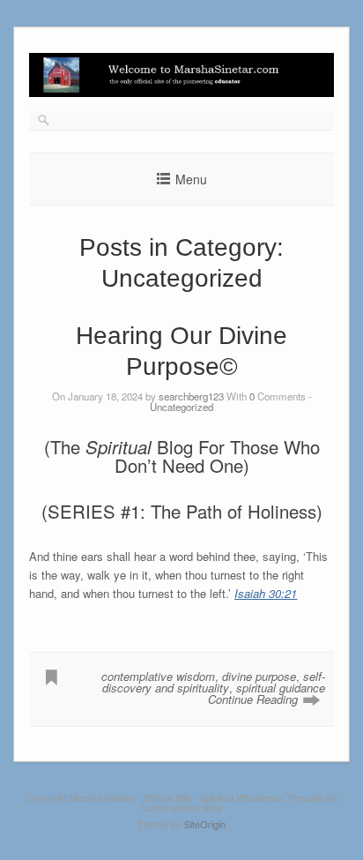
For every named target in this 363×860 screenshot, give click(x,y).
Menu (191, 179)
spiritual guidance (280, 687)
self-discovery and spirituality (213, 682)
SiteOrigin (205, 824)
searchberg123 (191, 396)
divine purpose (259, 676)
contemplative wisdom (158, 676)
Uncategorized (181, 407)
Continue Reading (253, 699)
